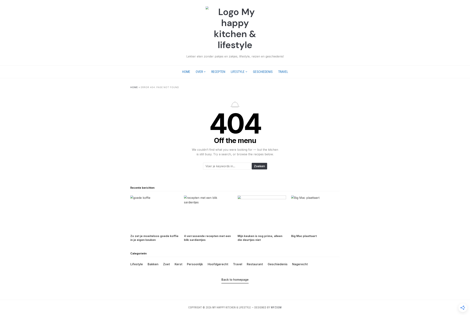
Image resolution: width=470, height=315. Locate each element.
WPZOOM (276, 307)
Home (186, 72)
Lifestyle (238, 72)
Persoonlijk (195, 264)
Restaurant (255, 264)
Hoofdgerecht (218, 264)
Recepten (218, 72)
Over (199, 72)
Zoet (166, 264)
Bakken (153, 264)
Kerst (178, 264)
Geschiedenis (263, 72)
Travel (283, 72)
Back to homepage (235, 279)
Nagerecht (300, 264)
